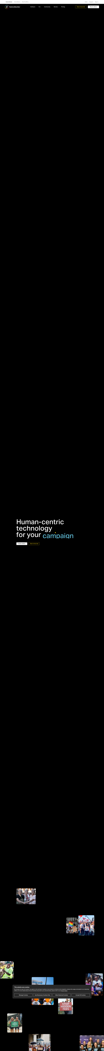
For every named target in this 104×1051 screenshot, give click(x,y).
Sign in (96, 2)
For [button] (40, 7)
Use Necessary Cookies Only (42, 995)
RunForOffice (25, 2)
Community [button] (47, 7)
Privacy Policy (64, 990)
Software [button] (32, 7)
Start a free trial (81, 7)
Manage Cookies (23, 995)
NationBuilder (9, 2)
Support (91, 2)
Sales (86, 2)
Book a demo (93, 7)
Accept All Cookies (81, 995)
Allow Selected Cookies (61, 995)
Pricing (63, 7)
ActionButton (17, 2)
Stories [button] (56, 7)
